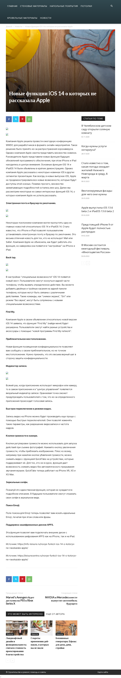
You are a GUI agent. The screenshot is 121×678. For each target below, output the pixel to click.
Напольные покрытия (64, 5)
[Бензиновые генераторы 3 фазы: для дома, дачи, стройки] (66, 627)
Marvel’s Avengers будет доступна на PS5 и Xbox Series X (20, 600)
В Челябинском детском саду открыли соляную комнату (96, 129)
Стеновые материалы (33, 5)
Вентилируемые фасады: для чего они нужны (97, 192)
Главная (12, 5)
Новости (45, 17)
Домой (9, 26)
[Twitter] (16, 119)
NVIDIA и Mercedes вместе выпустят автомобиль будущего (61, 600)
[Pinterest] (22, 119)
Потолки (86, 5)
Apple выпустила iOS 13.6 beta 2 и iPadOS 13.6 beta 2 (97, 209)
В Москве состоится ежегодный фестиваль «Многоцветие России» (95, 248)
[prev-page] (8, 660)
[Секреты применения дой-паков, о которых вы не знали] (41, 627)
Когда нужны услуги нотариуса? (94, 147)
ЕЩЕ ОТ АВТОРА (55, 613)
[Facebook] (9, 119)
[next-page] (12, 660)
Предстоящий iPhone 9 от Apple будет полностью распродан (97, 228)
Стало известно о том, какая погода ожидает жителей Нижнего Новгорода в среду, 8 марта (95, 170)
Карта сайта (103, 672)
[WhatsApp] (29, 119)
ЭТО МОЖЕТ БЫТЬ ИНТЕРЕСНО (25, 613)
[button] (111, 6)
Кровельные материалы (22, 17)
